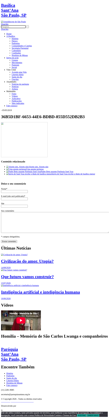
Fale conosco (11, 106)
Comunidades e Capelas (22, 46)
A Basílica (10, 36)
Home (9, 34)
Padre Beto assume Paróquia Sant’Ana (57, 171)
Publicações (17, 101)
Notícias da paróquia (20, 84)
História (15, 38)
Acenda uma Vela (19, 72)
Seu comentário (7, 211)
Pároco (15, 41)
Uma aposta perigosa (35, 169)
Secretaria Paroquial (20, 48)
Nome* (4, 189)
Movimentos (17, 62)
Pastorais (15, 65)
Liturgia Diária (12, 380)
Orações (15, 79)
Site (2, 203)
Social (14, 67)
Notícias (15, 86)
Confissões (16, 53)
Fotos (14, 94)
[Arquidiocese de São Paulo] (13, 22)
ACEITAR (81, 415)
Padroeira (16, 43)
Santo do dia (17, 77)
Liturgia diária (17, 74)
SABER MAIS (92, 415)
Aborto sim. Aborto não (38, 167)
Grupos (15, 60)
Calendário (16, 50)
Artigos (15, 89)
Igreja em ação (12, 58)
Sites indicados (18, 103)
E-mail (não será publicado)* (13, 196)
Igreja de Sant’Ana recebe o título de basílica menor (73, 174)
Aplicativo (16, 98)
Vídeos (15, 96)
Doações (4, 24)
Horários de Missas (20, 55)
